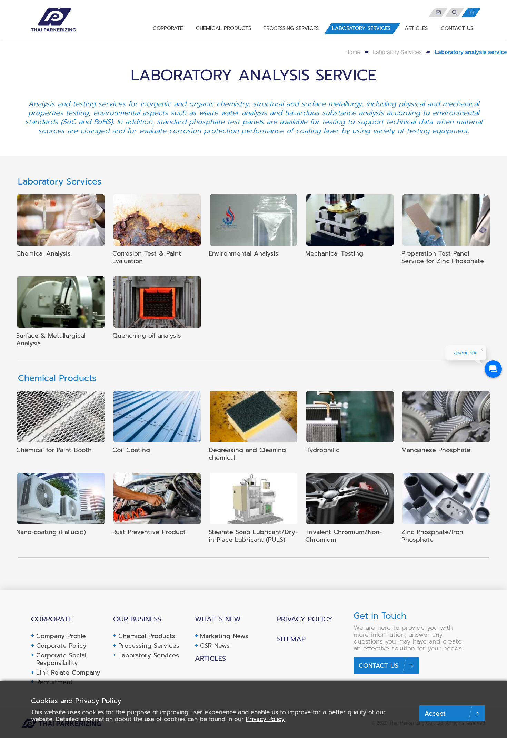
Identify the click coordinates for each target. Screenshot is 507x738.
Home (352, 52)
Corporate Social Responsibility (61, 659)
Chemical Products (146, 636)
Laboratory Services (397, 52)
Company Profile (61, 636)
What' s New (218, 619)
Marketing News (224, 636)
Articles (210, 658)
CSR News (215, 645)
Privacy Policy (304, 619)
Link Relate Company (68, 672)
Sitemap (291, 639)
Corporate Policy (61, 645)
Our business (137, 619)
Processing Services (148, 645)
